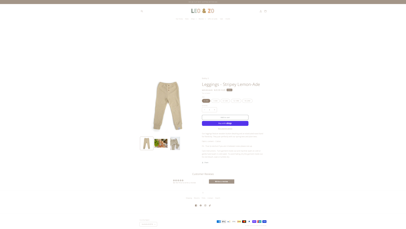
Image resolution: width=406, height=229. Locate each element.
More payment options (225, 128)
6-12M (225, 101)
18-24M (247, 101)
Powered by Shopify (260, 225)
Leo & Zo (252, 225)
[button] (142, 11)
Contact (210, 198)
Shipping (189, 198)
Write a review (221, 181)
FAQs (203, 198)
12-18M (236, 101)
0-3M (206, 101)
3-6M (215, 101)
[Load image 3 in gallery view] (175, 143)
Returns (197, 198)
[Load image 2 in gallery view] (161, 143)
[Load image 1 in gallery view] (146, 143)
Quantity (205, 105)
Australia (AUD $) (147, 224)
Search (217, 198)
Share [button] (206, 162)
